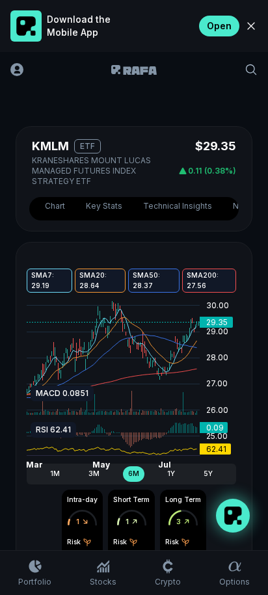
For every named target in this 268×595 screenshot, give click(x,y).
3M (94, 473)
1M (55, 473)
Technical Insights (177, 206)
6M (133, 473)
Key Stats (104, 206)
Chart (55, 206)
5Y (208, 473)
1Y (171, 473)
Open (219, 25)
